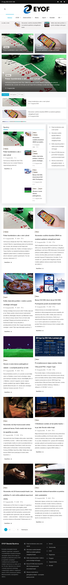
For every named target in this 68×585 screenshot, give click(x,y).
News (37, 17)
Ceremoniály (52, 547)
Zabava (6, 47)
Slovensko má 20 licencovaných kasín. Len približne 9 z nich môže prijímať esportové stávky (18, 495)
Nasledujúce (24, 529)
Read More (7, 168)
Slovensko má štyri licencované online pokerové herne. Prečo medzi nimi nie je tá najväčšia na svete (17, 428)
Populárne (14, 94)
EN (59, 17)
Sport (44, 17)
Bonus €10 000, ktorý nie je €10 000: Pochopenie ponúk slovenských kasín (38, 177)
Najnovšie (6, 94)
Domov (10, 18)
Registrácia (52, 554)
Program (51, 558)
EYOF (17, 17)
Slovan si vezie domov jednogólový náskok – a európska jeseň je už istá (38, 193)
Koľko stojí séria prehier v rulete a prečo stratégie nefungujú (38, 158)
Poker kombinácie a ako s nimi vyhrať (15, 50)
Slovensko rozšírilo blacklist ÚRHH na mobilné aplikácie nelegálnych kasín (27, 25)
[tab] (5, 94)
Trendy (21, 94)
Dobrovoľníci (27, 17)
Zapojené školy (53, 562)
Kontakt (52, 17)
